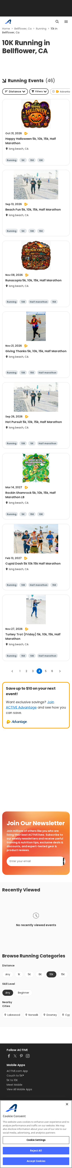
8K (40, 974)
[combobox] (15, 91)
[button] (39, 91)
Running (41, 28)
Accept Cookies (36, 1161)
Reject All (36, 1150)
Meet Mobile (14, 1085)
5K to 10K (12, 1080)
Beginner (23, 992)
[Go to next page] (60, 671)
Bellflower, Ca (23, 28)
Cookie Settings (36, 1140)
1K (19, 974)
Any (7, 974)
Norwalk (33, 1015)
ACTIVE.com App (17, 1071)
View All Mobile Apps (19, 1089)
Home (6, 28)
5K (29, 974)
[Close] (67, 1104)
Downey (52, 1015)
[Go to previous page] (12, 671)
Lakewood (13, 1015)
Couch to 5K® (15, 1075)
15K (63, 974)
